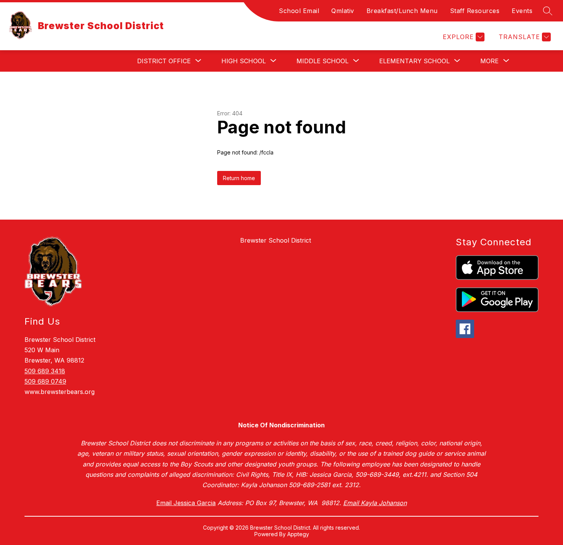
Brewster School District (275, 240)
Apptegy (298, 534)
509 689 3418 (45, 371)
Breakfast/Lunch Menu (402, 11)
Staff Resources (475, 11)
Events (522, 11)
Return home (239, 178)
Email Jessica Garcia (186, 503)
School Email (299, 11)
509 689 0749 (45, 381)
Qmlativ (342, 11)
